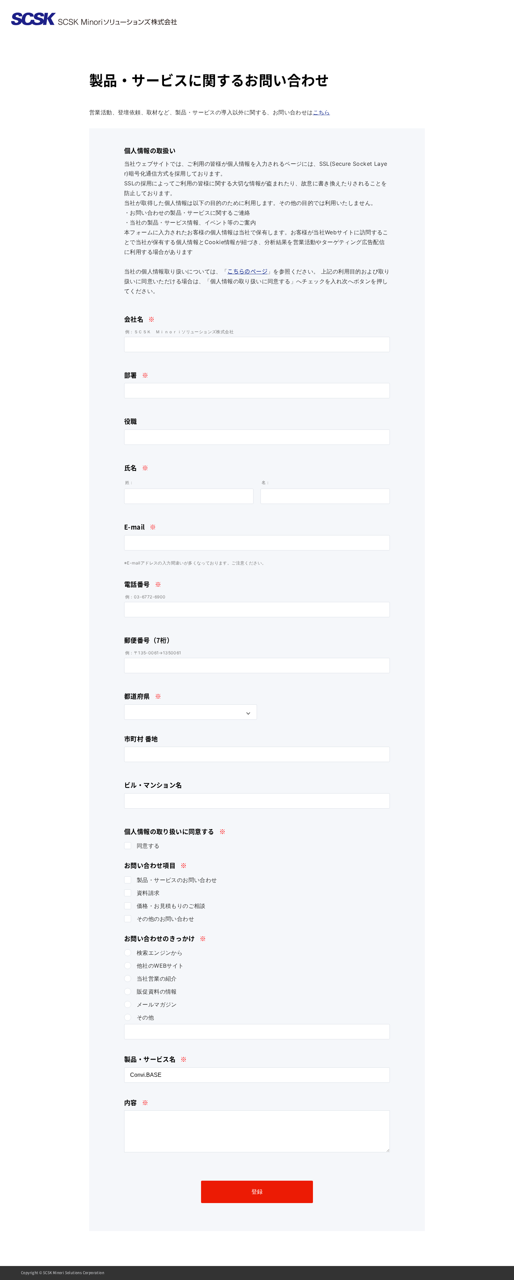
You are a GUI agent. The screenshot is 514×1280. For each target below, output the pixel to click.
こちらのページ (247, 271)
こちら (321, 112)
